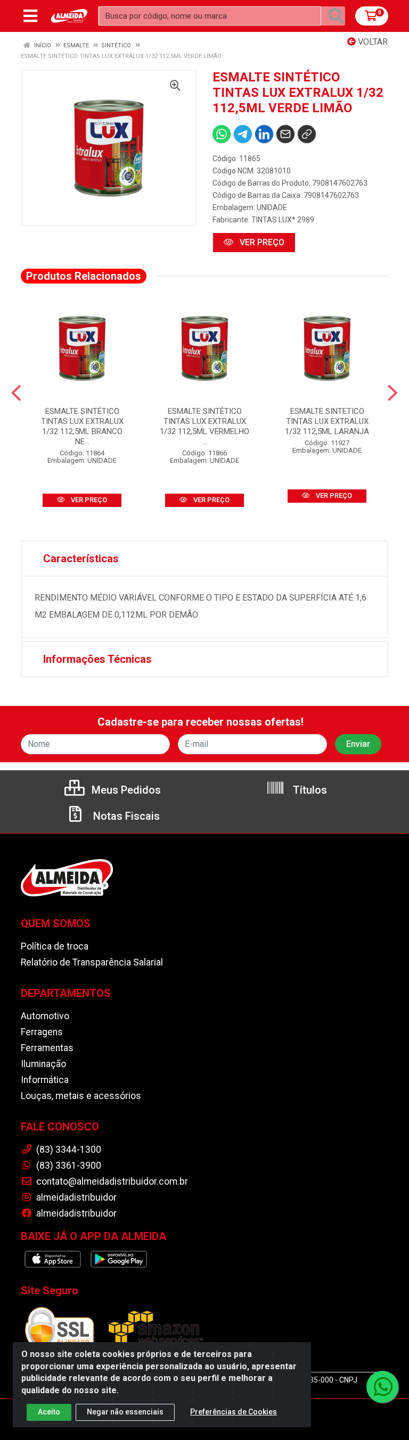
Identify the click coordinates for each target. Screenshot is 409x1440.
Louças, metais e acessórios (81, 1096)
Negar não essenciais (125, 1412)
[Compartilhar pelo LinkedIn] (264, 134)
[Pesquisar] (336, 16)
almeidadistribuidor (75, 1197)
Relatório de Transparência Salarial (92, 962)
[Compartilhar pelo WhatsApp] (221, 134)
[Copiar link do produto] (307, 134)
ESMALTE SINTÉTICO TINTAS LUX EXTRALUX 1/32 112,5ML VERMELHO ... (204, 426)
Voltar (372, 42)
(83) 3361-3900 (67, 1165)
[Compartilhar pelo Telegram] (243, 134)
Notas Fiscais (125, 816)
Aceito (49, 1412)
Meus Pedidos (125, 790)
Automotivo (45, 1016)
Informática (45, 1080)
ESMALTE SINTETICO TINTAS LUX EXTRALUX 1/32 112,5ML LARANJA (327, 421)
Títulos (308, 790)
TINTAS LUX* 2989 (282, 219)
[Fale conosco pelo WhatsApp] (382, 1387)
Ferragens (42, 1032)
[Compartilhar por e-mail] (285, 134)
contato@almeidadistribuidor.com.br (111, 1181)
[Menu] (30, 16)
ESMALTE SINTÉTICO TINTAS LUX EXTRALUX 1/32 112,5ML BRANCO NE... (82, 426)
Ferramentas (47, 1048)
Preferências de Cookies (233, 1412)
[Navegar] (16, 393)
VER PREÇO (261, 242)
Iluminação (43, 1064)
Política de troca (54, 946)
